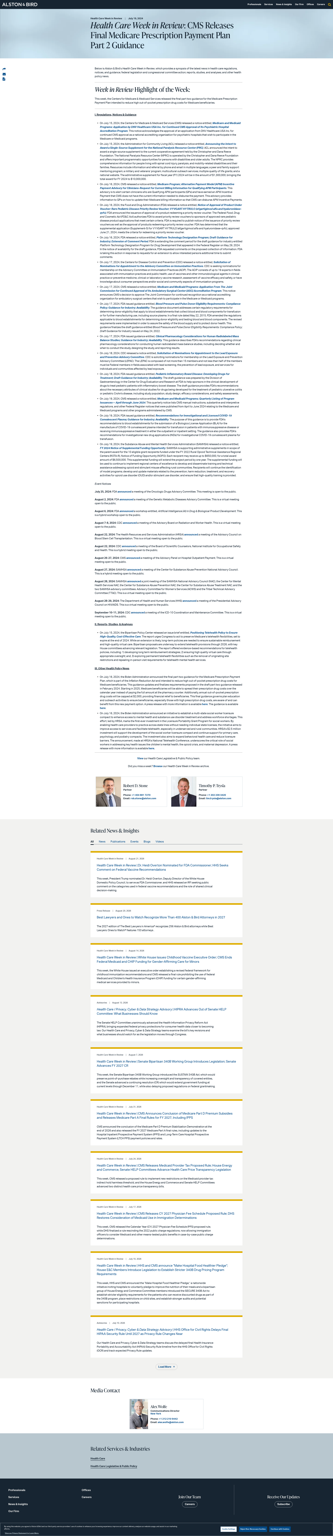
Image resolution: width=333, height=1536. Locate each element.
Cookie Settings (228, 1529)
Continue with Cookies (280, 1529)
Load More (164, 1367)
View (140, 758)
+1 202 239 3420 (216, 795)
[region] (166, 1529)
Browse (158, 766)
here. (152, 748)
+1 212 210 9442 (168, 1419)
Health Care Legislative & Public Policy (114, 1466)
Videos (160, 841)
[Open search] (329, 4)
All (92, 841)
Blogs (147, 841)
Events (134, 841)
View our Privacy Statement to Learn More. (22, 1533)
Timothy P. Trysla (212, 785)
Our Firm (299, 4)
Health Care (98, 1458)
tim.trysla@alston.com (218, 798)
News (102, 841)
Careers (321, 4)
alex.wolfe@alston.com (171, 1422)
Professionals (254, 4)
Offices (310, 4)
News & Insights (284, 4)
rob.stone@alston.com (143, 798)
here (205, 704)
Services (268, 4)
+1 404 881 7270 (141, 795)
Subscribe (283, 1504)
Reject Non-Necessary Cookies (253, 1529)
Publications (118, 841)
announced (124, 491)
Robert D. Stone (135, 785)
